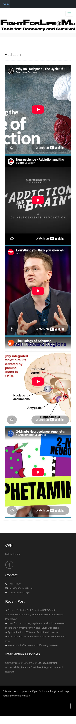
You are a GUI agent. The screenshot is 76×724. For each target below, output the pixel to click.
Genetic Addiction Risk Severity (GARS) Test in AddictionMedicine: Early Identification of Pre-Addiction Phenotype (34, 614)
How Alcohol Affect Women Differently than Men (33, 645)
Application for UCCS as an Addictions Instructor (33, 632)
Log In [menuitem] (5, 3)
